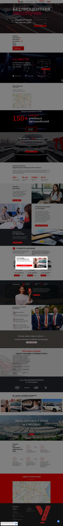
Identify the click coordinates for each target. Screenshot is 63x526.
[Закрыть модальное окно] (46, 257)
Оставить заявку (24, 265)
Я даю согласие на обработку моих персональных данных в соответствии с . (23, 267)
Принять (16, 523)
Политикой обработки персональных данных (25, 267)
